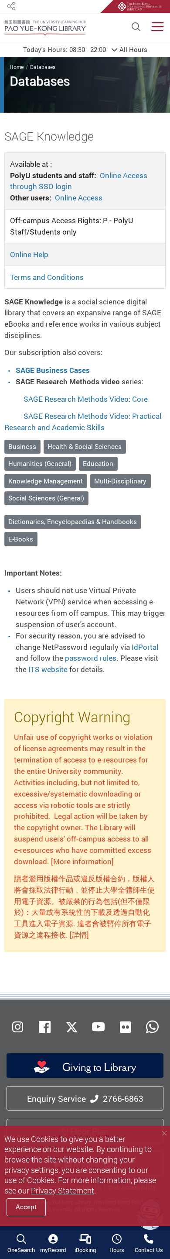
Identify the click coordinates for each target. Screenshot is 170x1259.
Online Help (29, 254)
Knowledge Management (45, 481)
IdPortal (145, 647)
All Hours (85, 49)
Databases (42, 67)
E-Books (20, 539)
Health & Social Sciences (85, 446)
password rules (90, 658)
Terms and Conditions (47, 277)
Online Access (78, 198)
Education (98, 463)
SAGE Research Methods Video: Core (86, 399)
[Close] (164, 1133)
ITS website (48, 669)
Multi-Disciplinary (120, 481)
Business (22, 446)
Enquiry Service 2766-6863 (85, 1098)
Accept (26, 1207)
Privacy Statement (62, 1190)
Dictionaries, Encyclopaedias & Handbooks (72, 521)
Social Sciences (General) (46, 498)
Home (17, 67)
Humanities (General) (39, 463)
